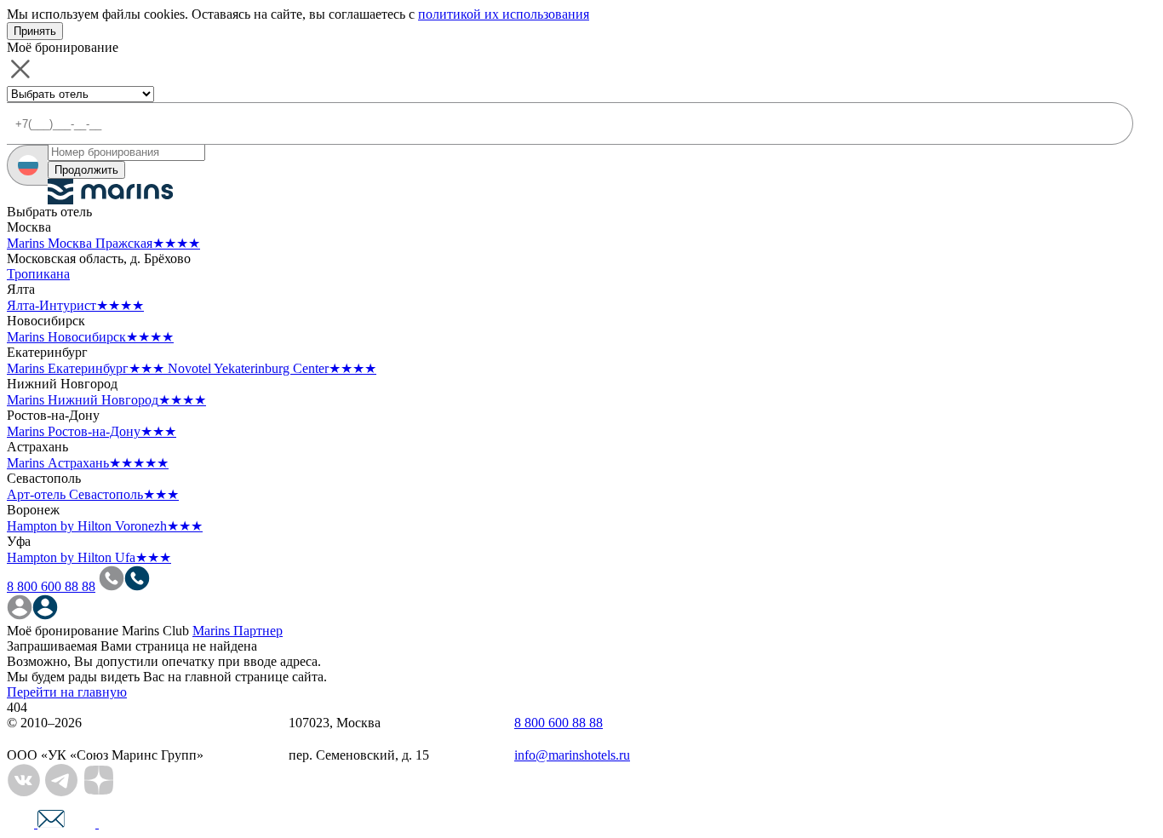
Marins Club (155, 630)
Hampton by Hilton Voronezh (105, 526)
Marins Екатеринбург (85, 368)
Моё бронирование (62, 630)
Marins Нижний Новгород (106, 400)
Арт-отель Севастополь (93, 494)
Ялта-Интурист (75, 305)
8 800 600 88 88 (51, 586)
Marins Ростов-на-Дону (91, 431)
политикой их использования (503, 14)
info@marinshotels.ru (572, 755)
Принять (35, 31)
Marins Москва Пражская (103, 243)
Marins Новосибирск (90, 337)
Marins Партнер (237, 630)
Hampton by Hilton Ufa (89, 557)
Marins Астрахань (88, 463)
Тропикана (38, 274)
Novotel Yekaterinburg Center (272, 368)
